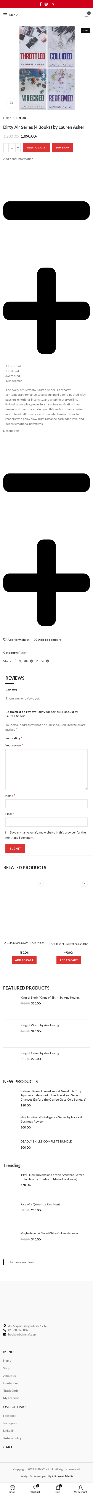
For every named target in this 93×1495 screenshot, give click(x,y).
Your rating (13, 738)
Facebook (9, 1415)
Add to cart (36, 147)
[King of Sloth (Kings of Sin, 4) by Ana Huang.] (10, 1006)
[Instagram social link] (46, 4)
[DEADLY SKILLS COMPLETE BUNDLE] (10, 1147)
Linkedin (8, 1430)
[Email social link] (26, 661)
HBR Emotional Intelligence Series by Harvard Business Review (51, 1119)
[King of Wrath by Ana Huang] (10, 1033)
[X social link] (20, 661)
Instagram (10, 1423)
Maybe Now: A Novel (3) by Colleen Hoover (49, 1233)
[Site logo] (46, 14)
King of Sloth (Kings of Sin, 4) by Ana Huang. (50, 997)
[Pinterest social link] (31, 661)
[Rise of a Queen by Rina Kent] (10, 1213)
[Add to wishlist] (39, 883)
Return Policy (12, 1438)
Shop (6, 1368)
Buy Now (62, 147)
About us (9, 1375)
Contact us (10, 1383)
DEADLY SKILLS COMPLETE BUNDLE (46, 1141)
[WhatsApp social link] (42, 661)
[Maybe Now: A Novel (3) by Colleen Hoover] (10, 1242)
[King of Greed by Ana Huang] (10, 1061)
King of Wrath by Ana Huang (40, 1025)
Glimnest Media (62, 1476)
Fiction (21, 118)
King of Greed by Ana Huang (40, 1053)
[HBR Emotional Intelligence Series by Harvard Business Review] (10, 1124)
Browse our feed (22, 1262)
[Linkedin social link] (52, 4)
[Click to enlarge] (11, 103)
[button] (24, 960)
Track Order (11, 1390)
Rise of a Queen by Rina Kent (40, 1204)
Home (7, 118)
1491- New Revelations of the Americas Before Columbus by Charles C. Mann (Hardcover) (52, 1177)
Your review (14, 745)
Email (9, 813)
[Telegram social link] (47, 661)
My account (11, 1398)
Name (10, 795)
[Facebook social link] (40, 4)
